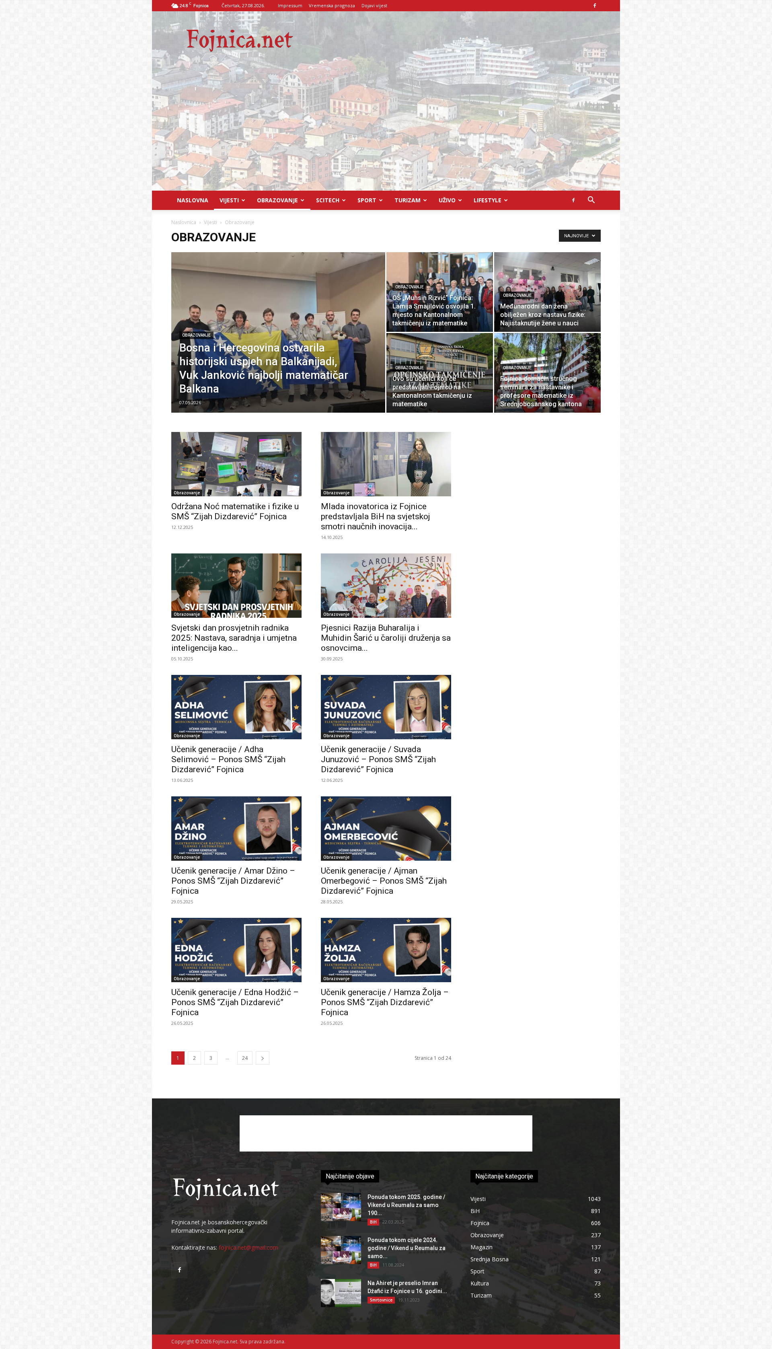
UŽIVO (447, 200)
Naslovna (192, 200)
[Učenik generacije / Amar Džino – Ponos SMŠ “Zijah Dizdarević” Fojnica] (236, 828)
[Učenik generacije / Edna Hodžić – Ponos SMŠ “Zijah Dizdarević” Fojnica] (236, 950)
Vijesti (229, 200)
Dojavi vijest (374, 5)
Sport (366, 200)
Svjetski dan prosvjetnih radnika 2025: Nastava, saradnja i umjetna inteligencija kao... (234, 638)
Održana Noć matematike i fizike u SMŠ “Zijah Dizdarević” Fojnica (235, 511)
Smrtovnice (381, 1300)
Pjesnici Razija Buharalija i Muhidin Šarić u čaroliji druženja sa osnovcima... (386, 638)
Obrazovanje (277, 200)
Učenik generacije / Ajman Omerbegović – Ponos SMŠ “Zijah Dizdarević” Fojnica (384, 881)
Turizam (407, 200)
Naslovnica (183, 222)
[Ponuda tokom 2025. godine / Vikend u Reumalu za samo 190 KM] (341, 1207)
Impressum (290, 5)
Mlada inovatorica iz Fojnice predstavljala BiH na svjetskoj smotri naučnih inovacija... (375, 516)
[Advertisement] (386, 130)
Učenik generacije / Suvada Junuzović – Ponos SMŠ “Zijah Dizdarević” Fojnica (378, 759)
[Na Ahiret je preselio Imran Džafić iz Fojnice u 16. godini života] (341, 1293)
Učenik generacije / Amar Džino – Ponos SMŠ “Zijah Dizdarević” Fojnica (233, 881)
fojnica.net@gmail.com (248, 1247)
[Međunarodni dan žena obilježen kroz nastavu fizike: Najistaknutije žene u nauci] (547, 292)
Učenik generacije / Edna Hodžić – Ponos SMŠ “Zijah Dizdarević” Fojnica (235, 1002)
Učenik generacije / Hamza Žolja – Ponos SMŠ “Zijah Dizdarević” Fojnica (385, 1002)
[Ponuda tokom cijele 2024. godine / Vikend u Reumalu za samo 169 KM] (341, 1250)
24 (245, 1058)
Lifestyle (487, 200)
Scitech (327, 200)
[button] (591, 201)
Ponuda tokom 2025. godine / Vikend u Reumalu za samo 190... (406, 1205)
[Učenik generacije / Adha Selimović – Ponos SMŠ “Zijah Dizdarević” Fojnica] (236, 707)
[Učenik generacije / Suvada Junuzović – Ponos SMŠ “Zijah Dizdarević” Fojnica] (386, 707)
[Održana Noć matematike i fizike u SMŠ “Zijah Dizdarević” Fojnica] (236, 464)
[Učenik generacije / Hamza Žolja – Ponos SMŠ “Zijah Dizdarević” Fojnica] (386, 950)
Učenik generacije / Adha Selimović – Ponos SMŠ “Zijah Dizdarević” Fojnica (228, 759)
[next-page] (262, 1058)
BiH (373, 1222)
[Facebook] (595, 5)
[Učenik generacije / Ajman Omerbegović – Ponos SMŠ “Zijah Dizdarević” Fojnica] (386, 828)
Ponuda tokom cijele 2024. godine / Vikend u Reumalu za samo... (407, 1248)
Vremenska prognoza (332, 5)
